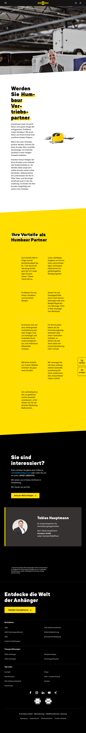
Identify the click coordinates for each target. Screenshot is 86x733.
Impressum (24, 718)
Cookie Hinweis (60, 718)
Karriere (47, 681)
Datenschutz (34, 718)
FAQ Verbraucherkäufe (12, 681)
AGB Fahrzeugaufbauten (13, 632)
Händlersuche (9, 677)
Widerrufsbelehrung (51, 632)
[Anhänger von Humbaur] (43, 3)
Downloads (8, 686)
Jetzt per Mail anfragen (23, 495)
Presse (46, 672)
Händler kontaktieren (18, 610)
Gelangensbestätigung (52, 637)
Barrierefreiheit (46, 718)
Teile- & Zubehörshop (52, 677)
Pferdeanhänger (50, 654)
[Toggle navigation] (5, 3)
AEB (6, 637)
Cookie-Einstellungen (12, 641)
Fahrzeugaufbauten (51, 659)
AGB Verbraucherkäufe (52, 628)
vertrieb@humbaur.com (21, 473)
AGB (6, 628)
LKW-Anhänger (10, 659)
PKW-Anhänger (10, 654)
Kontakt (7, 672)
